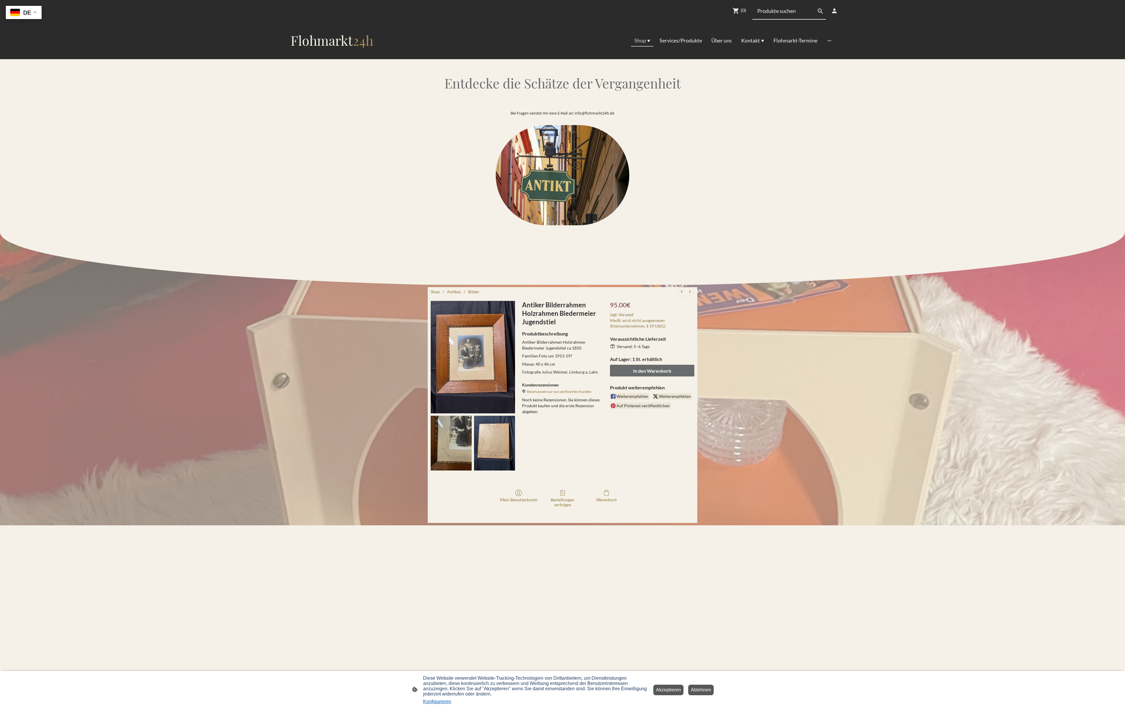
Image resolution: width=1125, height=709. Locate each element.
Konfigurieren (437, 701)
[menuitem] (682, 291)
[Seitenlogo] (332, 54)
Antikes (454, 291)
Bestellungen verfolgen (562, 502)
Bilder (473, 291)
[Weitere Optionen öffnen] (829, 41)
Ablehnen (701, 689)
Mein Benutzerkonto (518, 499)
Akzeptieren (668, 689)
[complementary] (24, 13)
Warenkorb (606, 499)
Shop (435, 291)
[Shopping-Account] (834, 10)
